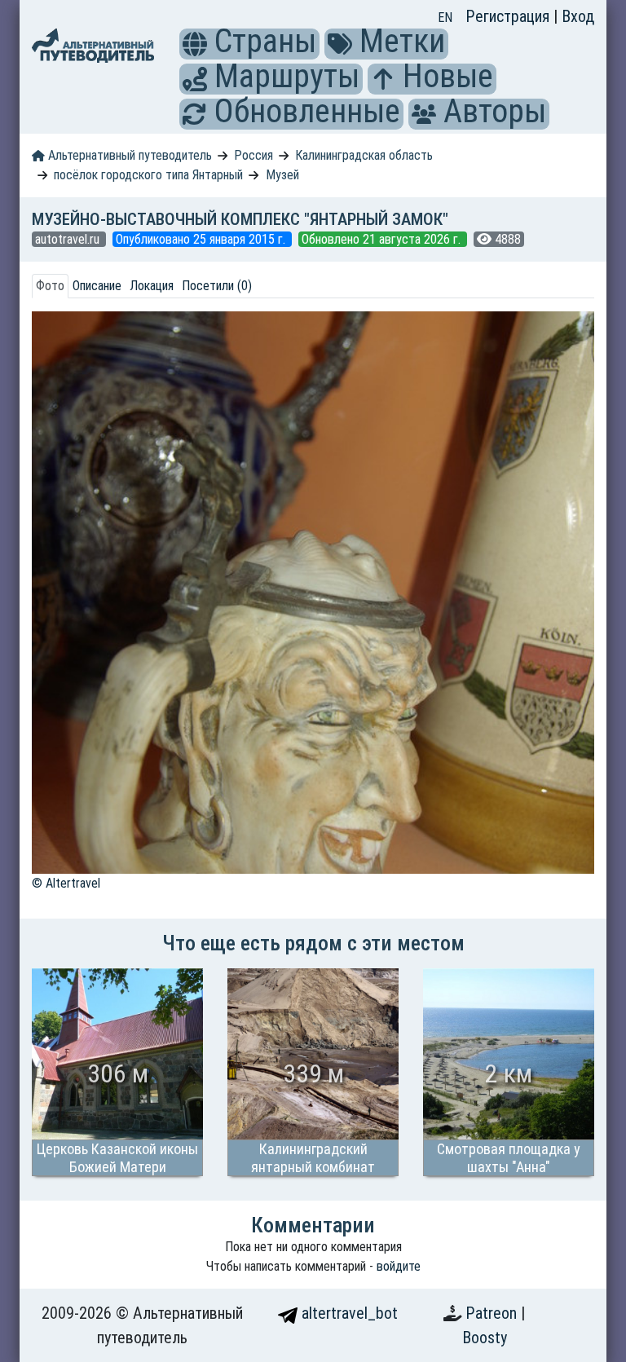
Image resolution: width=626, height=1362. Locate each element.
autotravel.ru (69, 239)
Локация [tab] (152, 285)
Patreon (493, 1313)
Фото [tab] (50, 285)
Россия (253, 155)
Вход (578, 16)
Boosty (484, 1337)
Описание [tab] (97, 285)
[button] (195, 44)
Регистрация (509, 16)
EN (445, 17)
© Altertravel (66, 883)
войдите (399, 1266)
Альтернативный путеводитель (128, 155)
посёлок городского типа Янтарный (148, 175)
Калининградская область (364, 155)
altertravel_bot (348, 1313)
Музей (282, 175)
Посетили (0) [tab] (217, 285)
